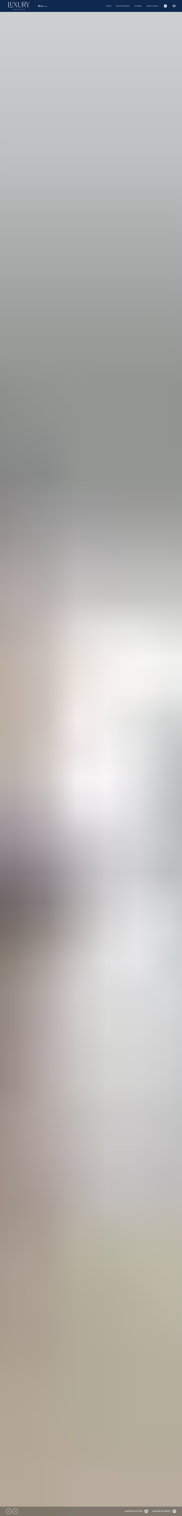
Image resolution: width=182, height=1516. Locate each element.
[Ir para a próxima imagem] (15, 1511)
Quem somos (152, 6)
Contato (138, 6)
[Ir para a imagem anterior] (8, 1511)
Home (108, 6)
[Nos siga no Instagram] (165, 6)
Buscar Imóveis (123, 6)
